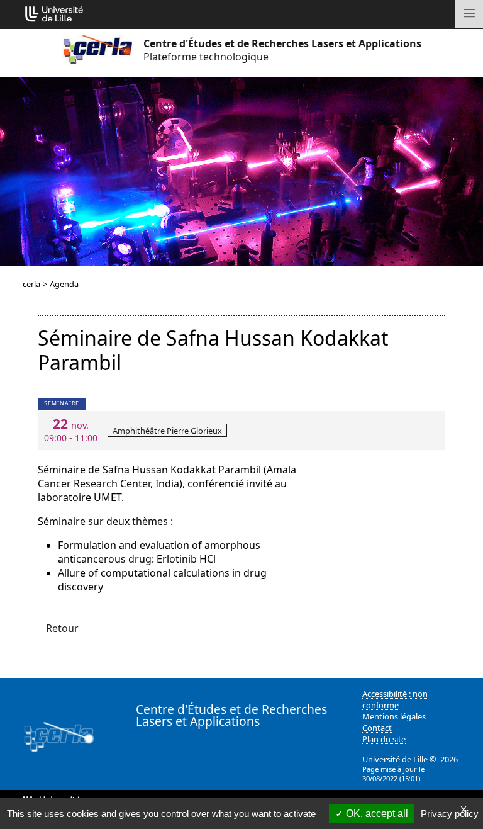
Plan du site (384, 739)
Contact (377, 727)
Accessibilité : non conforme (395, 699)
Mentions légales (394, 716)
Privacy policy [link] (450, 813)
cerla (31, 284)
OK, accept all (375, 813)
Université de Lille (395, 759)
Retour (62, 628)
